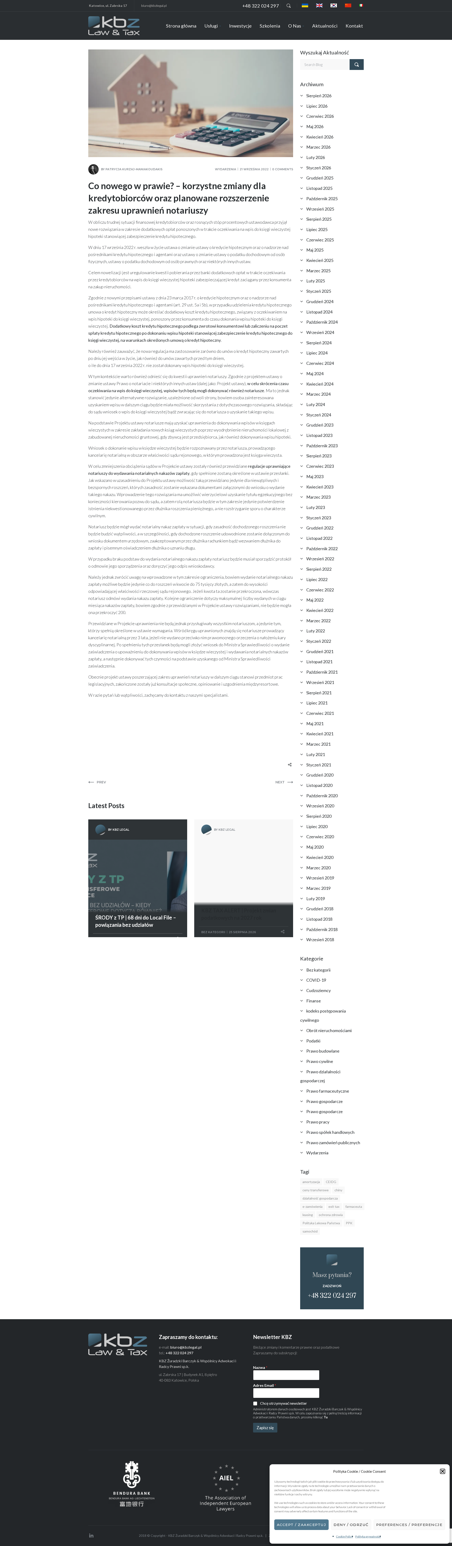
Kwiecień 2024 (319, 383)
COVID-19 (316, 980)
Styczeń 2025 (318, 291)
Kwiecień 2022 (319, 610)
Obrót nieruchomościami (329, 1030)
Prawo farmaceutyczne (327, 1091)
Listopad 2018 (319, 919)
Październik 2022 (322, 548)
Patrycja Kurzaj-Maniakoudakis (133, 169)
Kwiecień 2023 (319, 486)
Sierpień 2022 (318, 569)
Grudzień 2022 (319, 527)
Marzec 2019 (318, 888)
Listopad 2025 (319, 188)
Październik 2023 (322, 445)
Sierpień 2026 (318, 95)
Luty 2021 (315, 754)
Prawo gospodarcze (324, 1101)
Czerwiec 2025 (320, 239)
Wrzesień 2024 (320, 332)
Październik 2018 (322, 929)
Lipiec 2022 (316, 579)
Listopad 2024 (319, 311)
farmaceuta (353, 1206)
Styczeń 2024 (318, 414)
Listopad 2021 (319, 661)
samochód (310, 1231)
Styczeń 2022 (318, 641)
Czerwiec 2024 (320, 363)
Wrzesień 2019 (320, 877)
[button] (442, 1471)
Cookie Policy (344, 1536)
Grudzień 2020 (319, 774)
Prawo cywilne (319, 1061)
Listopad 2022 (319, 538)
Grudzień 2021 (319, 651)
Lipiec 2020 (316, 826)
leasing (308, 1215)
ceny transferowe (316, 1190)
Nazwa (260, 1367)
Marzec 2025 (318, 270)
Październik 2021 (322, 672)
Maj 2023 (314, 476)
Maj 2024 (314, 373)
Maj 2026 (314, 126)
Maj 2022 (314, 599)
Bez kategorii (213, 932)
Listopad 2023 (319, 435)
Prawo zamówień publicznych (333, 1142)
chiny (338, 1190)
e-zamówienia (313, 1206)
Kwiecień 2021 (319, 733)
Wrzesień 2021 (320, 682)
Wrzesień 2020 (320, 805)
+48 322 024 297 (260, 5)
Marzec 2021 (318, 744)
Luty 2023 (315, 507)
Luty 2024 (315, 404)
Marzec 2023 (318, 497)
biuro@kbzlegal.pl (154, 6)
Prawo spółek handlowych (330, 1132)
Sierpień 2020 (318, 816)
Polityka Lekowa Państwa (321, 1223)
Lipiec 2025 (316, 229)
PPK (349, 1223)
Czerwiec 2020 (320, 836)
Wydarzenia (225, 169)
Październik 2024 (322, 322)
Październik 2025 (322, 198)
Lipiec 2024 (316, 352)
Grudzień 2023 (319, 424)
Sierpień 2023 (318, 455)
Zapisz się (265, 1427)
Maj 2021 (314, 723)
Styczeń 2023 (318, 517)
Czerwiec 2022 (320, 589)
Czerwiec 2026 (320, 116)
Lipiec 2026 (316, 106)
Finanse (313, 1000)
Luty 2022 (315, 630)
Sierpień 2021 (318, 692)
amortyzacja (311, 1182)
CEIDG (331, 1182)
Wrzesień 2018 (320, 939)
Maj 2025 (314, 249)
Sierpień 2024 (318, 342)
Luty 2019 (315, 898)
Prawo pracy (317, 1121)
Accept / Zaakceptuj (301, 1524)
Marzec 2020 (318, 867)
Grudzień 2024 (319, 301)
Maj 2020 (314, 847)
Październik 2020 (322, 795)
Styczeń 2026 (318, 167)
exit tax (333, 1206)
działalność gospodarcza (320, 1198)
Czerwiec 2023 (320, 466)
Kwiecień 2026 (319, 136)
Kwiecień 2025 (319, 260)
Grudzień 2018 (319, 908)
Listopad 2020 (319, 785)
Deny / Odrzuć (351, 1524)
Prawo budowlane (322, 1051)
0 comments (282, 169)
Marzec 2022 (318, 620)
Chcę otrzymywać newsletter (283, 1403)
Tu (326, 1417)
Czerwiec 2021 (320, 713)
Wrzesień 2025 (320, 209)
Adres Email (264, 1385)
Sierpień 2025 (318, 219)
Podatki (313, 1040)
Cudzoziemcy (318, 990)
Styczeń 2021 (318, 764)
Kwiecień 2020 (319, 857)
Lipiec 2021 (316, 702)
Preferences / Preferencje (409, 1524)
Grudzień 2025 (319, 177)
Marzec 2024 (318, 394)
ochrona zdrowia (331, 1215)
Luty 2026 (315, 157)
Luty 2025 (315, 280)
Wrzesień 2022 (320, 558)
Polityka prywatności (368, 1536)
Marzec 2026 (318, 147)
